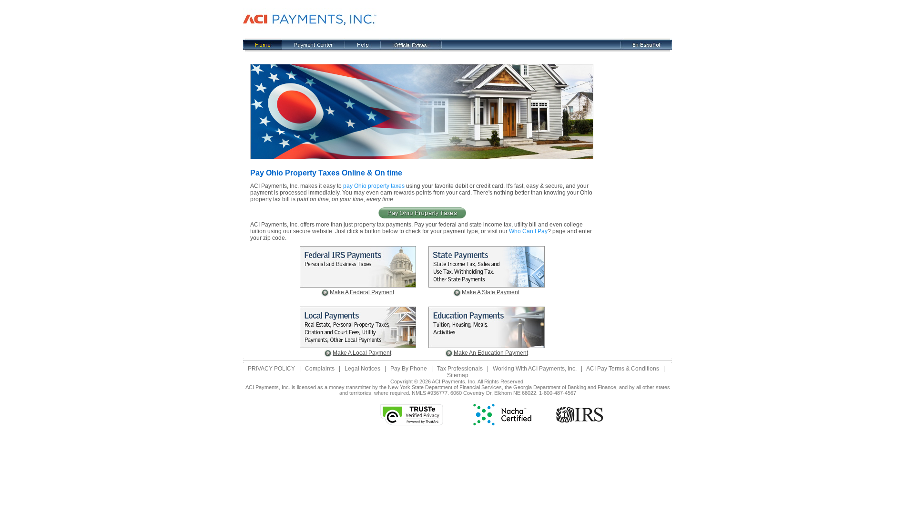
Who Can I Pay (528, 231)
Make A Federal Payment (362, 292)
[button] (331, 414)
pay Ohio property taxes (374, 186)
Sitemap (457, 375)
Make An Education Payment (491, 353)
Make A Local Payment (362, 353)
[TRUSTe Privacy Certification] (412, 423)
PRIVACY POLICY (271, 368)
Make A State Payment (490, 292)
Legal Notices (362, 368)
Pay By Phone (408, 368)
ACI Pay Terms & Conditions (622, 368)
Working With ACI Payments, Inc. (535, 368)
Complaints (320, 368)
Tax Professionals (460, 368)
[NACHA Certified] (502, 423)
